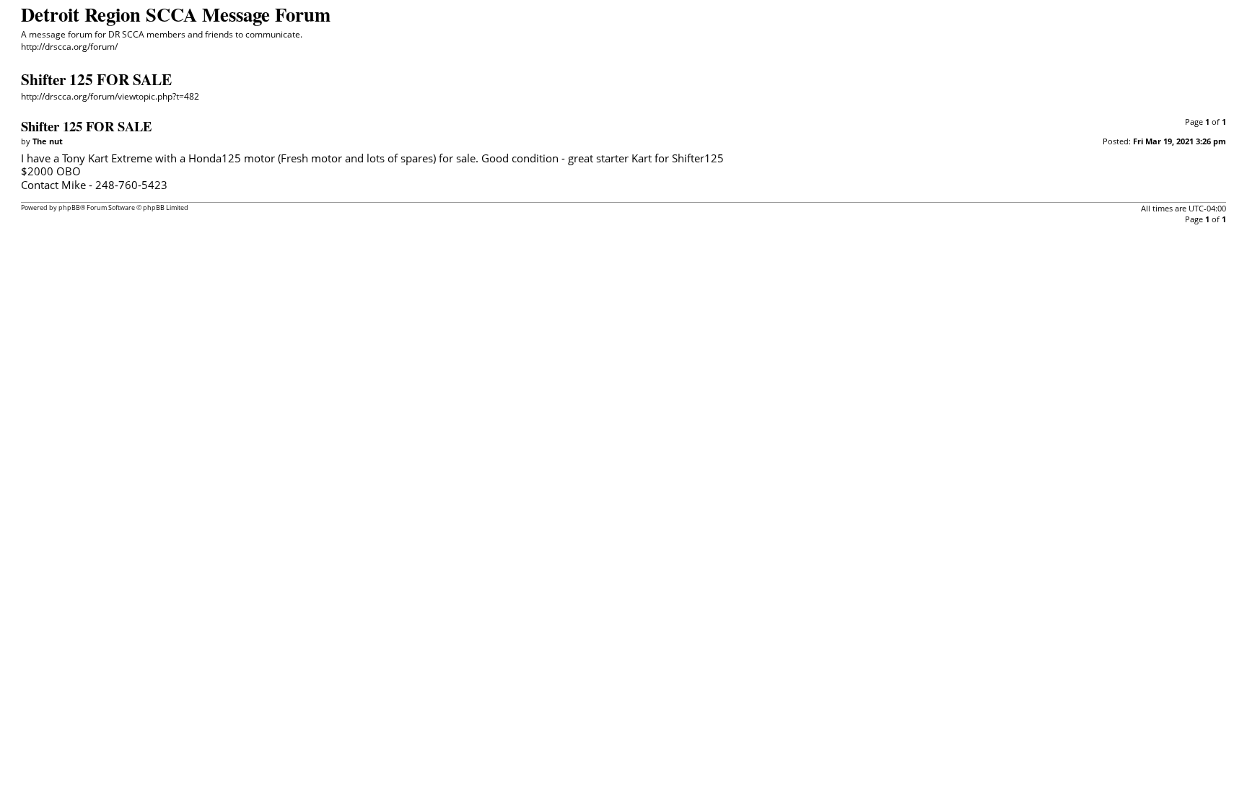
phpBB (69, 207)
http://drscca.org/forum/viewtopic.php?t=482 (110, 96)
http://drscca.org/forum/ (69, 46)
